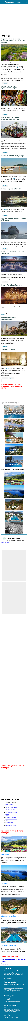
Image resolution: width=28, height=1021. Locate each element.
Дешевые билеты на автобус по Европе (13, 960)
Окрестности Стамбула (11, 825)
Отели (7, 805)
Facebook (9, 999)
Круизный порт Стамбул (11, 819)
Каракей (7, 815)
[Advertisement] (14, 19)
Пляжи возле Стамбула (11, 824)
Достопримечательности (11, 812)
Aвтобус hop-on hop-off (11, 807)
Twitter (8, 998)
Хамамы (7, 814)
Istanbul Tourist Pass (10, 809)
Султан (3, 314)
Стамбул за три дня (10, 810)
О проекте (7, 968)
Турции (14, 178)
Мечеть (18, 313)
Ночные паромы (9, 822)
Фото (7, 820)
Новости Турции (9, 804)
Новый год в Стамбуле (11, 817)
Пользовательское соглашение (11, 1017)
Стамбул (5, 83)
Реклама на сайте (8, 991)
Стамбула (17, 67)
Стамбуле (18, 178)
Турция (11, 378)
